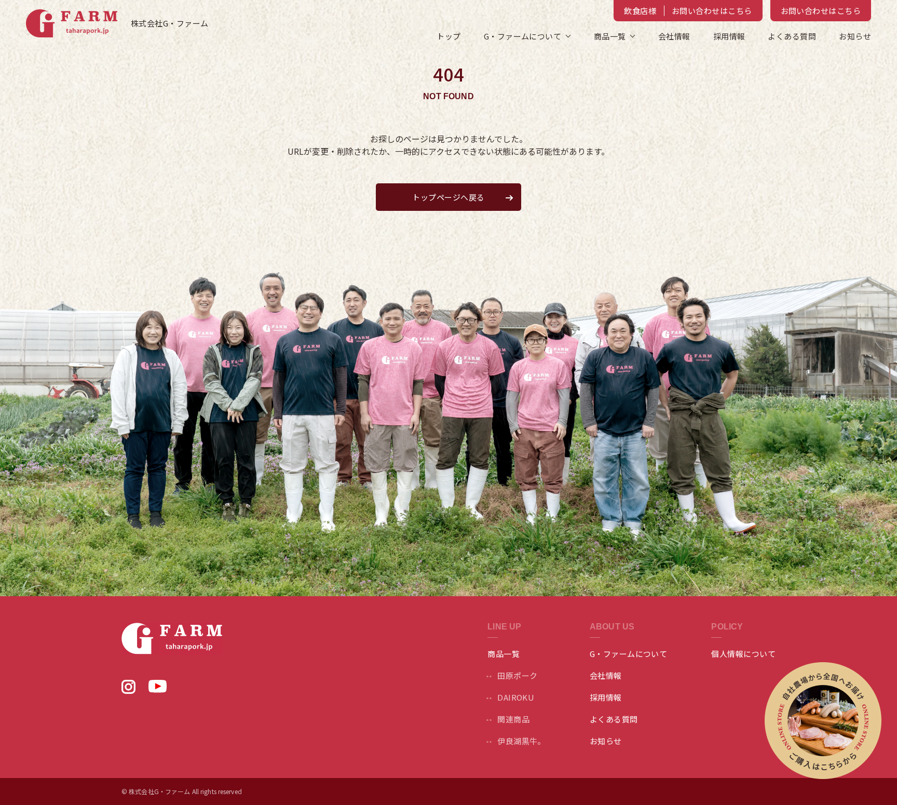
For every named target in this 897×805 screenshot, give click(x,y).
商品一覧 (610, 36)
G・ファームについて (629, 653)
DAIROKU (515, 697)
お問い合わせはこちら (821, 10)
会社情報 (674, 36)
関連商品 (513, 719)
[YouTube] (157, 689)
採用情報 (729, 36)
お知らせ (855, 36)
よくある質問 (792, 36)
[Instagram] (128, 690)
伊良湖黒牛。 (521, 740)
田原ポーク (517, 675)
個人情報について (743, 653)
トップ (448, 36)
